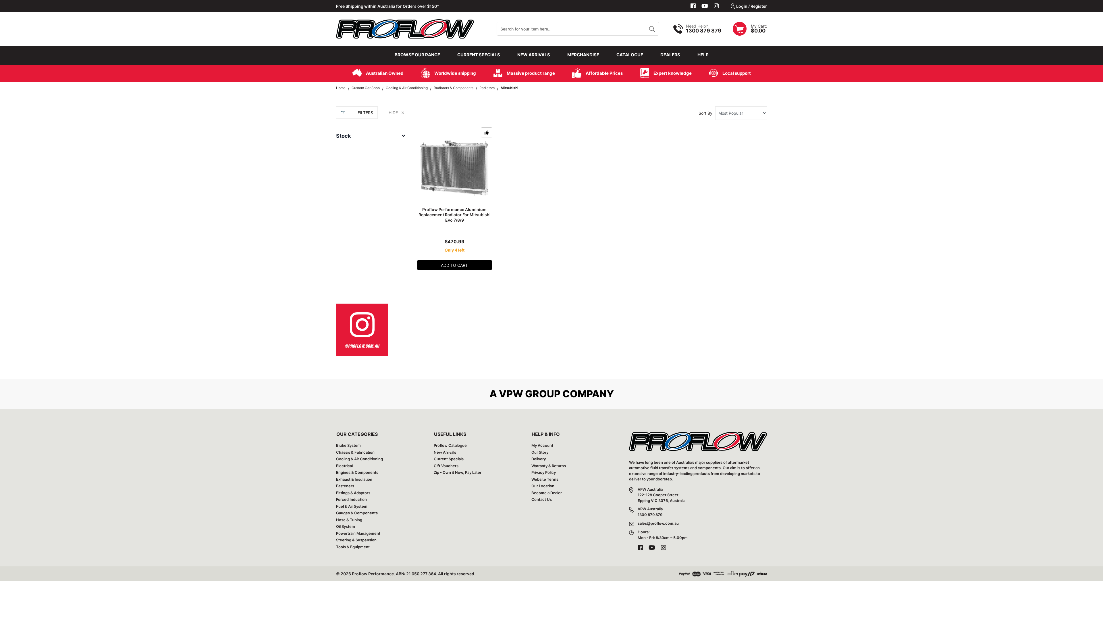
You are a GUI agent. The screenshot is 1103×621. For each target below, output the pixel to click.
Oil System (345, 526)
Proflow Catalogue (450, 445)
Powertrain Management (358, 533)
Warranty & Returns (548, 465)
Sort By (705, 113)
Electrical (344, 465)
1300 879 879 (703, 31)
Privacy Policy (543, 472)
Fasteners (345, 486)
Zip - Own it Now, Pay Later (457, 472)
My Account (542, 445)
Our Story (539, 452)
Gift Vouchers (446, 465)
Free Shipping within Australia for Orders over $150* (387, 6)
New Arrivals (533, 54)
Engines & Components (357, 472)
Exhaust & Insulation (354, 479)
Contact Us (541, 499)
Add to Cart (454, 265)
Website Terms (544, 479)
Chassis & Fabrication (355, 452)
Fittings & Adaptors (353, 492)
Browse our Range (417, 54)
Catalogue (629, 54)
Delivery (538, 459)
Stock (343, 136)
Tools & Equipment (353, 547)
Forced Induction (351, 499)
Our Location (542, 486)
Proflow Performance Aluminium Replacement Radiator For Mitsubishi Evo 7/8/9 (455, 215)
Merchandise (583, 54)
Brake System (348, 445)
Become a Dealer (546, 492)
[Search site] (652, 28)
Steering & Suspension (356, 540)
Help (703, 54)
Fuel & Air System (351, 506)
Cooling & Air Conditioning (359, 459)
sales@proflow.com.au (658, 523)
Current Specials (478, 54)
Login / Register (751, 6)
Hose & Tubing (349, 520)
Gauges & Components (357, 513)
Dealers (670, 54)
